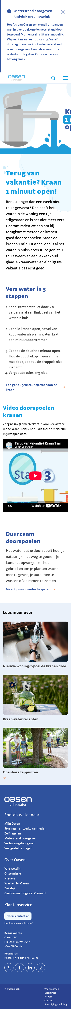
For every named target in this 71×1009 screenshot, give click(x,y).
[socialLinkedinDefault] (30, 967)
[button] (65, 78)
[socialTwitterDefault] (8, 967)
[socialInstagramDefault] (40, 967)
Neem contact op (18, 916)
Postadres (11, 953)
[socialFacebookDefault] (19, 967)
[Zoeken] (53, 78)
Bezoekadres (13, 933)
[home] (16, 78)
